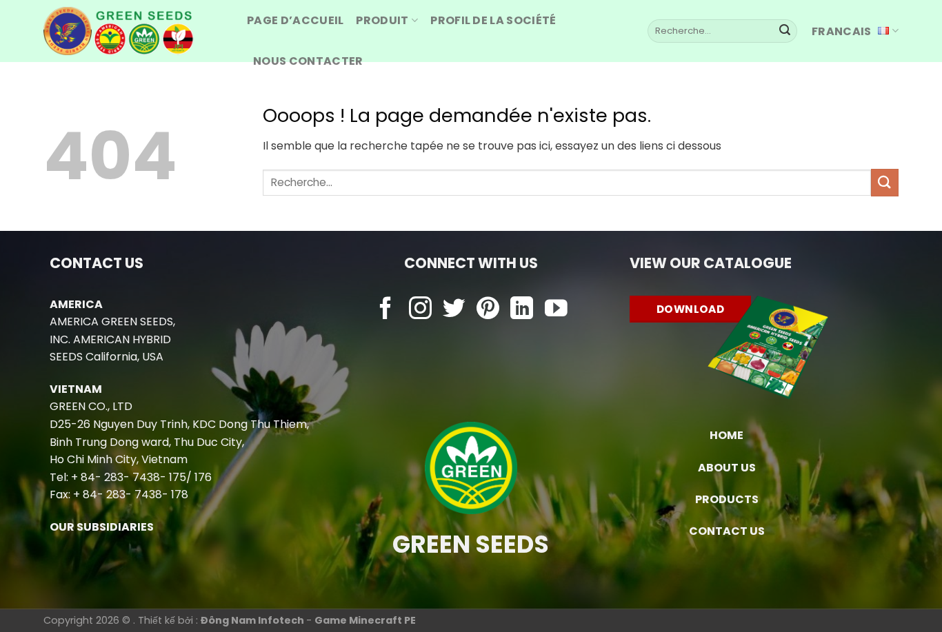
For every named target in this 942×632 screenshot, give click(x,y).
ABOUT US (727, 468)
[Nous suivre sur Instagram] (420, 310)
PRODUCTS (727, 499)
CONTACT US (727, 531)
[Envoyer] (784, 31)
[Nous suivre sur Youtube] (556, 310)
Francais (842, 31)
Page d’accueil (295, 20)
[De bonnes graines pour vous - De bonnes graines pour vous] (134, 31)
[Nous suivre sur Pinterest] (488, 310)
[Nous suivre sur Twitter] (454, 310)
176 (203, 477)
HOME (726, 435)
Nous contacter (308, 61)
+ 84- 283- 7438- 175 (128, 477)
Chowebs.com (471, 337)
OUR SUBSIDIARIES (102, 527)
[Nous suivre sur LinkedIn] (521, 310)
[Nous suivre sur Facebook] (385, 310)
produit (382, 20)
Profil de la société (493, 20)
